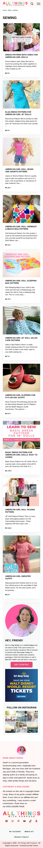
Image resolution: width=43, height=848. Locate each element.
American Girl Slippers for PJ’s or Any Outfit (20, 396)
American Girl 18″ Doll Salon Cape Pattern (21, 339)
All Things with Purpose (27, 843)
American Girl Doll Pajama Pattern (20, 511)
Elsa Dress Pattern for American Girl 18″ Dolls (18, 113)
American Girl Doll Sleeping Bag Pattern (21, 282)
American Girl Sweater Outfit (18, 577)
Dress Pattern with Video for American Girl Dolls (21, 56)
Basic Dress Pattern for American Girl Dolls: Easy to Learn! (21, 454)
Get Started (21, 665)
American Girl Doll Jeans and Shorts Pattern (19, 170)
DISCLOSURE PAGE (15, 806)
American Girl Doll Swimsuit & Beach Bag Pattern (21, 227)
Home (5, 10)
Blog (9, 10)
